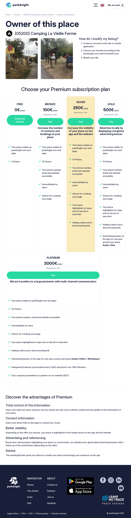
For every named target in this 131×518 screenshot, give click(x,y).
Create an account (20, 120)
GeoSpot (51, 503)
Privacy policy (42, 513)
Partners (51, 491)
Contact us (52, 484)
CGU (23, 513)
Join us (50, 497)
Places (17, 15)
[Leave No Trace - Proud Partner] (113, 499)
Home (8, 15)
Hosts (29, 497)
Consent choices (59, 513)
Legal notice (12, 513)
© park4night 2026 (115, 513)
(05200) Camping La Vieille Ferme (38, 15)
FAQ (29, 503)
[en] (102, 5)
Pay (50, 121)
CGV (31, 513)
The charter (32, 491)
